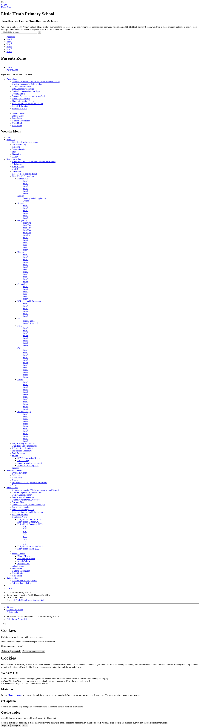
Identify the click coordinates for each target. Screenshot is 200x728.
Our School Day (19, 144)
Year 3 (9, 44)
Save (25, 725)
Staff (14, 152)
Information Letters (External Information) (30, 482)
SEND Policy (23, 460)
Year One (27, 223)
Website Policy (13, 612)
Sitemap (10, 607)
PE (18, 348)
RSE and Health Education (29, 301)
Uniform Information (21, 121)
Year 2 (9, 42)
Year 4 (9, 46)
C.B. (25, 539)
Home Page (6, 7)
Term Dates (17, 118)
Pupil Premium (18, 453)
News (14, 485)
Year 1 (9, 39)
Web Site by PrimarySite (17, 619)
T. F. (25, 531)
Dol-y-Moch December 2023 (29, 524)
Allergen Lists (23, 563)
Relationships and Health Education (27, 103)
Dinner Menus (23, 556)
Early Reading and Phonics (23, 443)
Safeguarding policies (21, 583)
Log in (4, 5)
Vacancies (16, 154)
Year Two (27, 225)
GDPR (15, 169)
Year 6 (9, 51)
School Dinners (18, 113)
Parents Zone (12, 70)
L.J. (24, 541)
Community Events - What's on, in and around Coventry (36, 81)
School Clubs (18, 116)
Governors (16, 171)
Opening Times (18, 94)
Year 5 (9, 49)
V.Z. (25, 527)
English (20, 196)
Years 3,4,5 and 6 (30, 323)
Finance (15, 468)
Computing (22, 284)
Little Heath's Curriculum (23, 176)
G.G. (25, 544)
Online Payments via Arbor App (26, 91)
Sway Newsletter (19, 473)
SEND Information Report (28, 458)
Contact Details (18, 149)
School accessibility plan (28, 465)
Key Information (14, 159)
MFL (19, 326)
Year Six (26, 235)
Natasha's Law (23, 561)
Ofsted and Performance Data (24, 446)
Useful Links (17, 123)
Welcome (16, 147)
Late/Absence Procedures (23, 89)
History (20, 252)
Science (20, 203)
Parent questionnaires (21, 98)
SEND (15, 455)
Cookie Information (15, 609)
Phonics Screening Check (23, 101)
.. (12, 111)
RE (18, 318)
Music (20, 380)
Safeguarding (12, 578)
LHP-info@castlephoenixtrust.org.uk (28, 600)
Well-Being (17, 125)
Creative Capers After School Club (27, 84)
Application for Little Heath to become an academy (34, 161)
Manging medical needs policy (30, 463)
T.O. (25, 536)
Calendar (16, 475)
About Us (11, 139)
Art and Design (24, 411)
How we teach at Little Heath (24, 174)
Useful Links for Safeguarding (25, 580)
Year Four (27, 230)
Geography (22, 220)
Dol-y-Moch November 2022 (30, 546)
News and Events (14, 470)
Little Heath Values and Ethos (25, 142)
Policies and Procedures (22, 451)
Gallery (15, 156)
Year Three (27, 228)
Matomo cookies (15, 695)
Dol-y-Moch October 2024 (29, 522)
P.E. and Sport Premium (22, 448)
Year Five (27, 232)
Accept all (16, 651)
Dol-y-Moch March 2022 (28, 549)
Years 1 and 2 (29, 321)
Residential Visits (19, 108)
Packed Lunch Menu (26, 558)
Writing (26, 201)
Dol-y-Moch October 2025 (29, 519)
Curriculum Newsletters (22, 86)
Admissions (17, 164)
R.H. (25, 529)
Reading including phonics (34, 198)
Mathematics (22, 179)
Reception (11, 37)
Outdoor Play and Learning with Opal (28, 96)
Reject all (6, 651)
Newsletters (17, 478)
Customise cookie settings (33, 651)
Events (15, 480)
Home (9, 67)
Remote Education (20, 106)
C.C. (25, 534)
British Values (18, 166)
